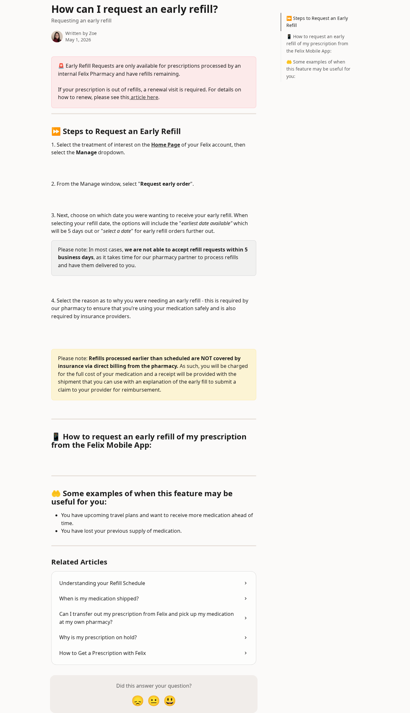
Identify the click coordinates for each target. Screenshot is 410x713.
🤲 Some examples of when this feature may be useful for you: (318, 69)
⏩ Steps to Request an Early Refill (317, 21)
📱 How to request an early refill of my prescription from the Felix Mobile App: (317, 43)
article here (143, 97)
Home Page (165, 144)
